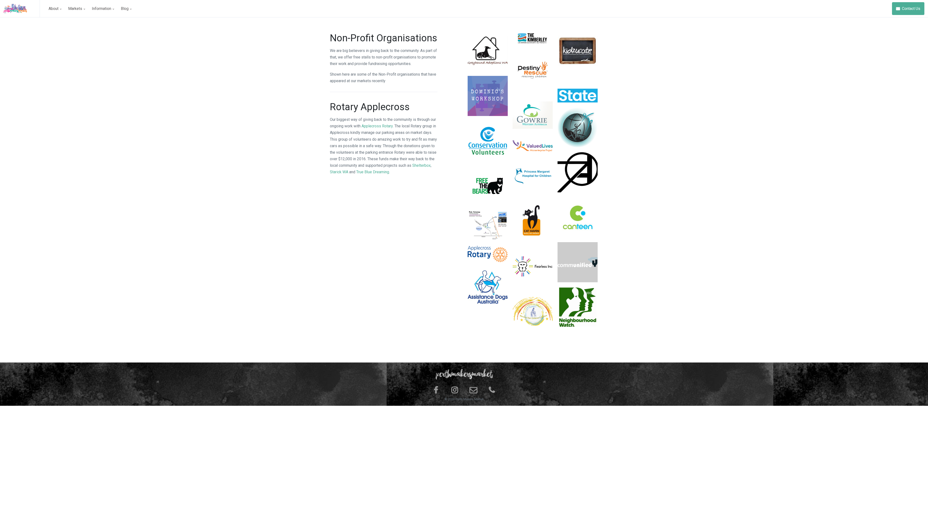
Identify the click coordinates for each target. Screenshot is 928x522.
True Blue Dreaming (372, 172)
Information (102, 8)
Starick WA (339, 172)
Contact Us (910, 8)
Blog (125, 8)
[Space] (22, 8)
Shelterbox (421, 165)
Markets (75, 8)
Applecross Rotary (377, 126)
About (54, 8)
